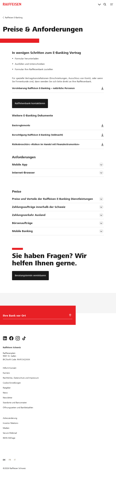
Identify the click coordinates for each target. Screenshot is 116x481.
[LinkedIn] (5, 338)
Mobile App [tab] (19, 164)
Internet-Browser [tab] (23, 172)
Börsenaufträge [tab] (22, 223)
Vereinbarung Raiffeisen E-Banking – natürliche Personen (43, 88)
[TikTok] (24, 338)
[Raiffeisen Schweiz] (12, 4)
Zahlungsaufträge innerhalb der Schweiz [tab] (38, 207)
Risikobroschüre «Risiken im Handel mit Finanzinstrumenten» (46, 144)
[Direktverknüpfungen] (99, 4)
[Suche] (104, 4)
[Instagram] (18, 338)
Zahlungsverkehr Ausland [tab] (28, 215)
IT (15, 460)
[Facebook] (11, 338)
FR (10, 460)
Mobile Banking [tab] (22, 231)
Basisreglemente (21, 125)
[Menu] (111, 4)
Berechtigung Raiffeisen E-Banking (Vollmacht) (37, 135)
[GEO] (70, 315)
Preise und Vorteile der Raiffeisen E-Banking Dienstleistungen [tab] (52, 199)
